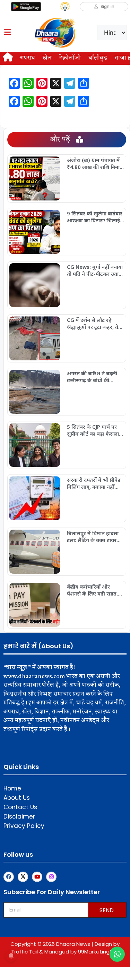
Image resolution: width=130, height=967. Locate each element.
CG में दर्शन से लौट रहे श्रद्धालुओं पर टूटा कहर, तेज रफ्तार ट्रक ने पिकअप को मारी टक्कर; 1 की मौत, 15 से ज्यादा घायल (94, 323)
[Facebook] (8, 877)
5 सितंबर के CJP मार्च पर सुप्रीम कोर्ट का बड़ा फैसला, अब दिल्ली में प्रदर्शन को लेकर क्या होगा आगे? (93, 430)
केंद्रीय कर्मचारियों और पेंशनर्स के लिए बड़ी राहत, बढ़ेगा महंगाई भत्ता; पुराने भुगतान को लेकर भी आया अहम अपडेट (93, 590)
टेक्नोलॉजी (70, 58)
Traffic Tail (24, 951)
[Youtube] (37, 877)
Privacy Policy (23, 826)
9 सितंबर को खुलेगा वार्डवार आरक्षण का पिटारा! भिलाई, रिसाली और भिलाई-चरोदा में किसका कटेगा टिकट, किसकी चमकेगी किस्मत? (95, 217)
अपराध (27, 58)
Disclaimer (19, 816)
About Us (16, 798)
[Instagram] (51, 877)
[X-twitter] (23, 877)
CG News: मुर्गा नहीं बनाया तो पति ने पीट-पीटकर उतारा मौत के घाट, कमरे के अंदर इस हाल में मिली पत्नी (95, 270)
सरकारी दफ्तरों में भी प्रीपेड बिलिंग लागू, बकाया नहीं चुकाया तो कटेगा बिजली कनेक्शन (94, 483)
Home (12, 788)
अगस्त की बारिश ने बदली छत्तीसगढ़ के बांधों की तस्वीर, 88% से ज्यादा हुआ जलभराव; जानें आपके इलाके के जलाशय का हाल (94, 377)
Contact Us (20, 807)
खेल (47, 58)
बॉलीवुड (97, 58)
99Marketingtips (98, 951)
